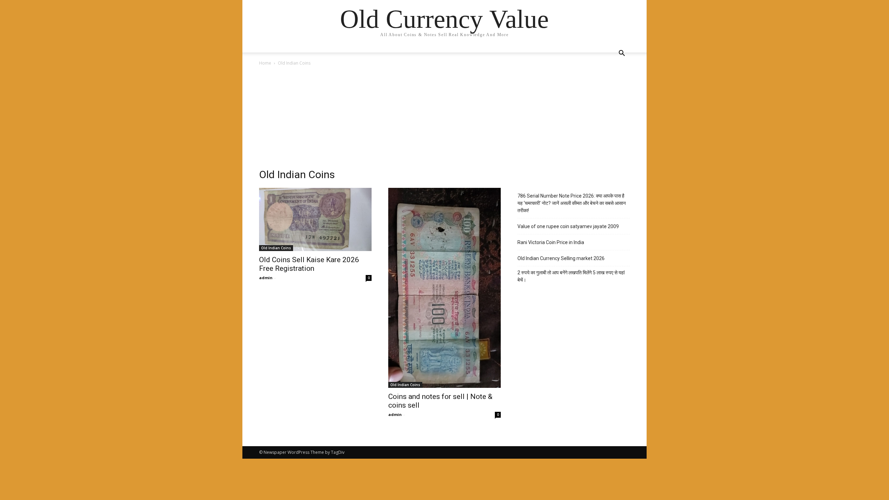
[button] (621, 54)
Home (265, 63)
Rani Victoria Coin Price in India (550, 242)
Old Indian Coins (276, 247)
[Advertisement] (444, 119)
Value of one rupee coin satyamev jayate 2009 (568, 226)
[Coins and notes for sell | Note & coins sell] (444, 288)
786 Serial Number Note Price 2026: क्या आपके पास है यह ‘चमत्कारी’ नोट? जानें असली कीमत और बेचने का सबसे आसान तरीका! (571, 203)
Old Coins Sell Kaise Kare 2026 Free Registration (309, 264)
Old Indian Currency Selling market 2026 (561, 258)
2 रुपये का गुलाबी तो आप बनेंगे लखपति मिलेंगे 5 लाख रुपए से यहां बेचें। (571, 276)
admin (266, 277)
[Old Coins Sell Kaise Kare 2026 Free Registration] (315, 219)
